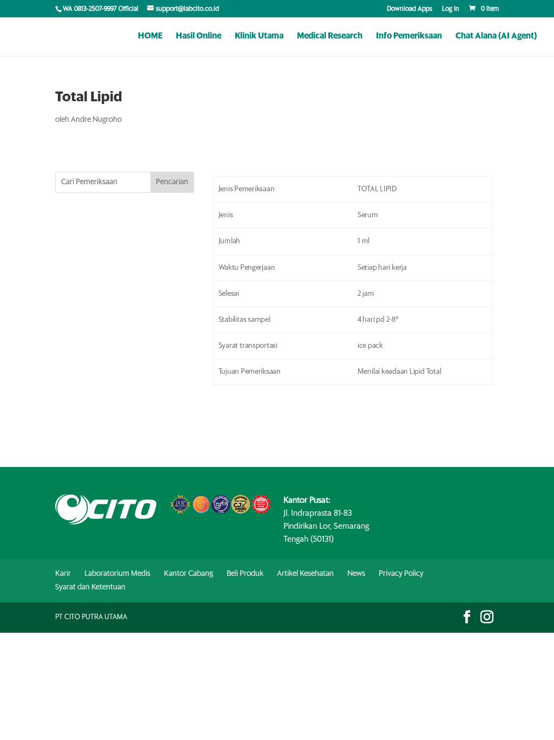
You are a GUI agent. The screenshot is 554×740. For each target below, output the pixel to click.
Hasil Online (198, 36)
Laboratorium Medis (117, 573)
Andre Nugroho (96, 120)
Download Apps (409, 9)
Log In (450, 9)
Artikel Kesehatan (305, 573)
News (356, 573)
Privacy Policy (401, 573)
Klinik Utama (259, 36)
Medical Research (329, 36)
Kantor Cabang (188, 573)
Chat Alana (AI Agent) (496, 36)
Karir (63, 573)
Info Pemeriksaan (409, 36)
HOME (150, 36)
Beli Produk (245, 573)
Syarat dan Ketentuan (90, 587)
